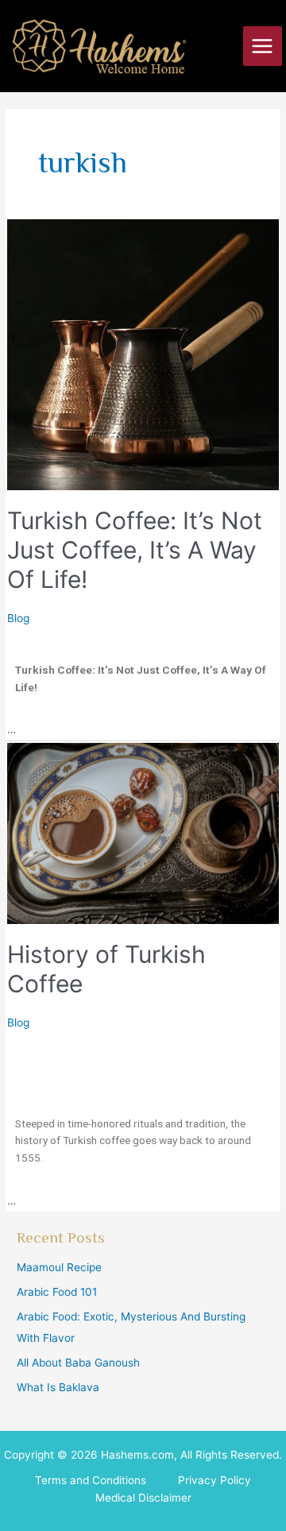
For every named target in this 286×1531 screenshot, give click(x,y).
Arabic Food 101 (57, 1291)
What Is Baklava (58, 1387)
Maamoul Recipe (59, 1267)
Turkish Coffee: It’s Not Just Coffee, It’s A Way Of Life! (134, 549)
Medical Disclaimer (143, 1497)
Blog (18, 618)
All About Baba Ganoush (78, 1362)
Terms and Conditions (90, 1480)
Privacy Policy (214, 1480)
